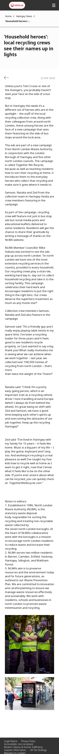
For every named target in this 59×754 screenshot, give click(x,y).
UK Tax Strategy (38, 750)
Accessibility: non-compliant (18, 744)
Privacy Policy (28, 741)
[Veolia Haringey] (17, 5)
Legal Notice (10, 741)
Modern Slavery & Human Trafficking (23, 747)
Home (8, 16)
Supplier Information (15, 750)
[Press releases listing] (6, 77)
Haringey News (24, 16)
